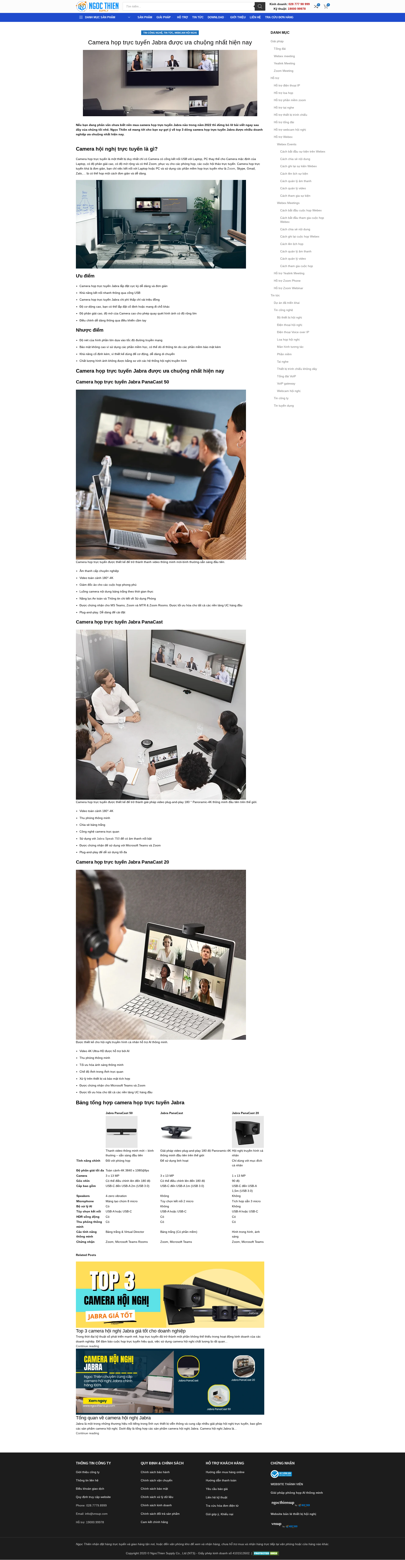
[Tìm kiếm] (260, 6)
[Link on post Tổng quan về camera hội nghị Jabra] (202, 780)
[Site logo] (97, 6)
